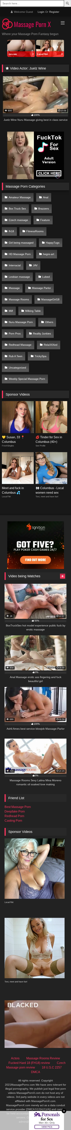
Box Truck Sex (17, 208)
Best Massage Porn (18, 807)
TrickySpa (40, 356)
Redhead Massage (20, 344)
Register (54, 11)
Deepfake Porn (15, 811)
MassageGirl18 (50, 299)
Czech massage (18, 220)
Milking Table (33, 310)
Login (41, 11)
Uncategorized (17, 367)
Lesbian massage (19, 276)
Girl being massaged (21, 242)
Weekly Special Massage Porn (27, 378)
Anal (45, 197)
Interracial (15, 265)
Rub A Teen (15, 356)
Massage (14, 287)
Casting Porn (13, 820)
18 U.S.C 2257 (52, 1067)
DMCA (35, 1072)
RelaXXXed (50, 344)
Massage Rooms (19, 299)
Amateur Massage (20, 197)
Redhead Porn (14, 816)
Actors (15, 1058)
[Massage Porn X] (29, 24)
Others (49, 322)
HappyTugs (52, 242)
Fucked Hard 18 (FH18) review (29, 1062)
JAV (35, 265)
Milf (11, 310)
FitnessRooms (35, 231)
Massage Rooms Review (43, 1058)
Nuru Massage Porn (21, 322)
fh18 (11, 231)
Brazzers (43, 208)
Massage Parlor (41, 287)
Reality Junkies (42, 333)
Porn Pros (15, 333)
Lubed (46, 276)
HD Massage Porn (20, 254)
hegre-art (48, 254)
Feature (45, 220)
